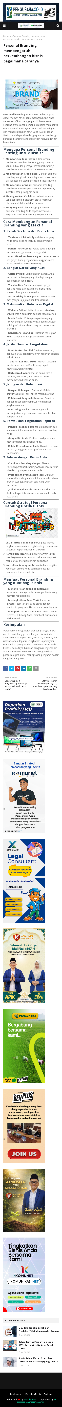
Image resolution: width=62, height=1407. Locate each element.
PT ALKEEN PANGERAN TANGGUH (36, 1401)
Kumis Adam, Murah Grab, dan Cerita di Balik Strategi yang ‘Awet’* (38, 1360)
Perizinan (48, 1394)
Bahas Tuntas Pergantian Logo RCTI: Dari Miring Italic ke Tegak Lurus (36, 1345)
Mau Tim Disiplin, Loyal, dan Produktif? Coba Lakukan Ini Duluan (39, 1329)
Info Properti (16, 1394)
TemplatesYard (31, 1399)
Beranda (7, 36)
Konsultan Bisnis (33, 1394)
